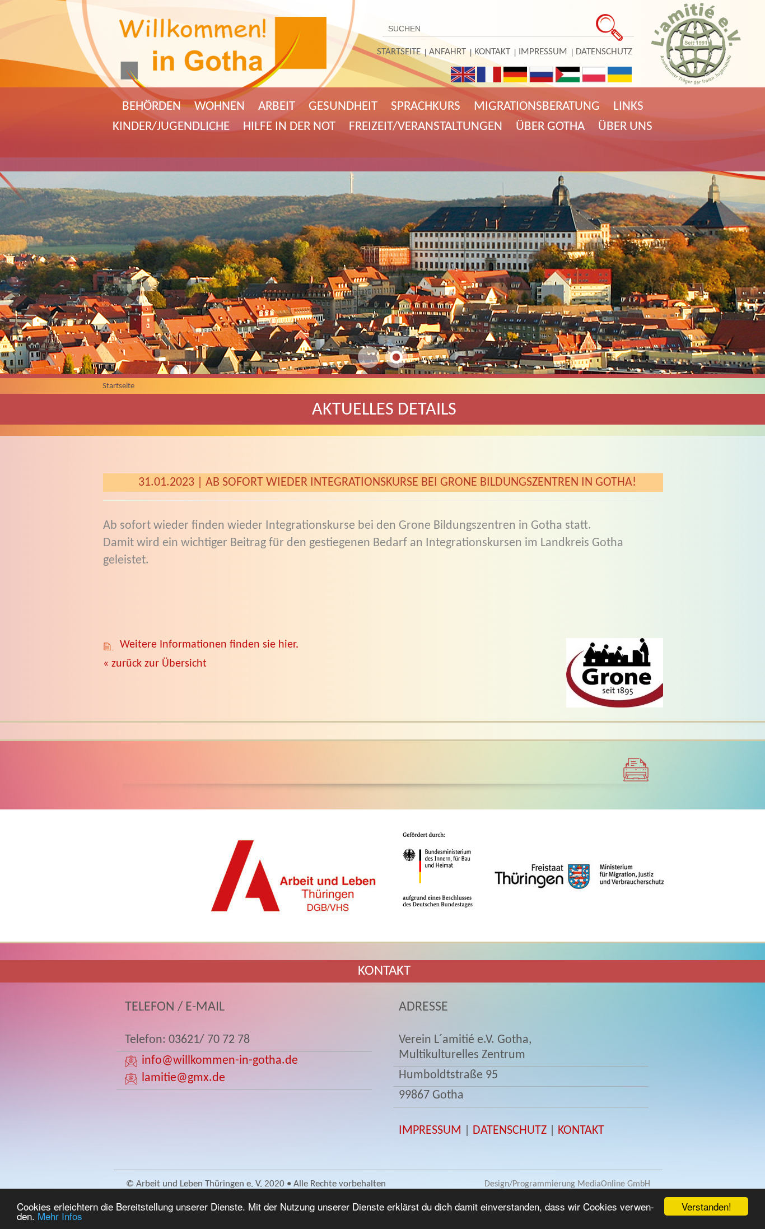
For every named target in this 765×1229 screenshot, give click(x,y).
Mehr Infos (60, 1216)
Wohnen (219, 106)
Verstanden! (706, 1206)
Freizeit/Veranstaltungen (425, 126)
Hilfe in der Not (289, 126)
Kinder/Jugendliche (171, 126)
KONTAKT (581, 1130)
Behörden (151, 106)
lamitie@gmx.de (183, 1078)
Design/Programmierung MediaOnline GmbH (567, 1184)
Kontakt (492, 52)
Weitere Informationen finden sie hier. (209, 644)
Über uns (625, 126)
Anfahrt (447, 52)
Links (628, 106)
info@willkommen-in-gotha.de (220, 1060)
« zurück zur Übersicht (155, 663)
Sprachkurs (425, 106)
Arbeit (276, 106)
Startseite (399, 52)
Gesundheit (343, 106)
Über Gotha (550, 126)
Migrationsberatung (537, 106)
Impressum (543, 52)
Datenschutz (604, 52)
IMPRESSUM (430, 1130)
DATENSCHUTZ (510, 1130)
